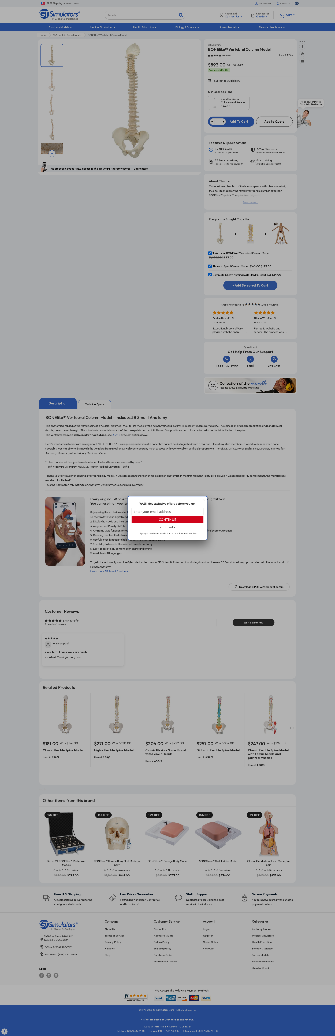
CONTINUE (167, 519)
